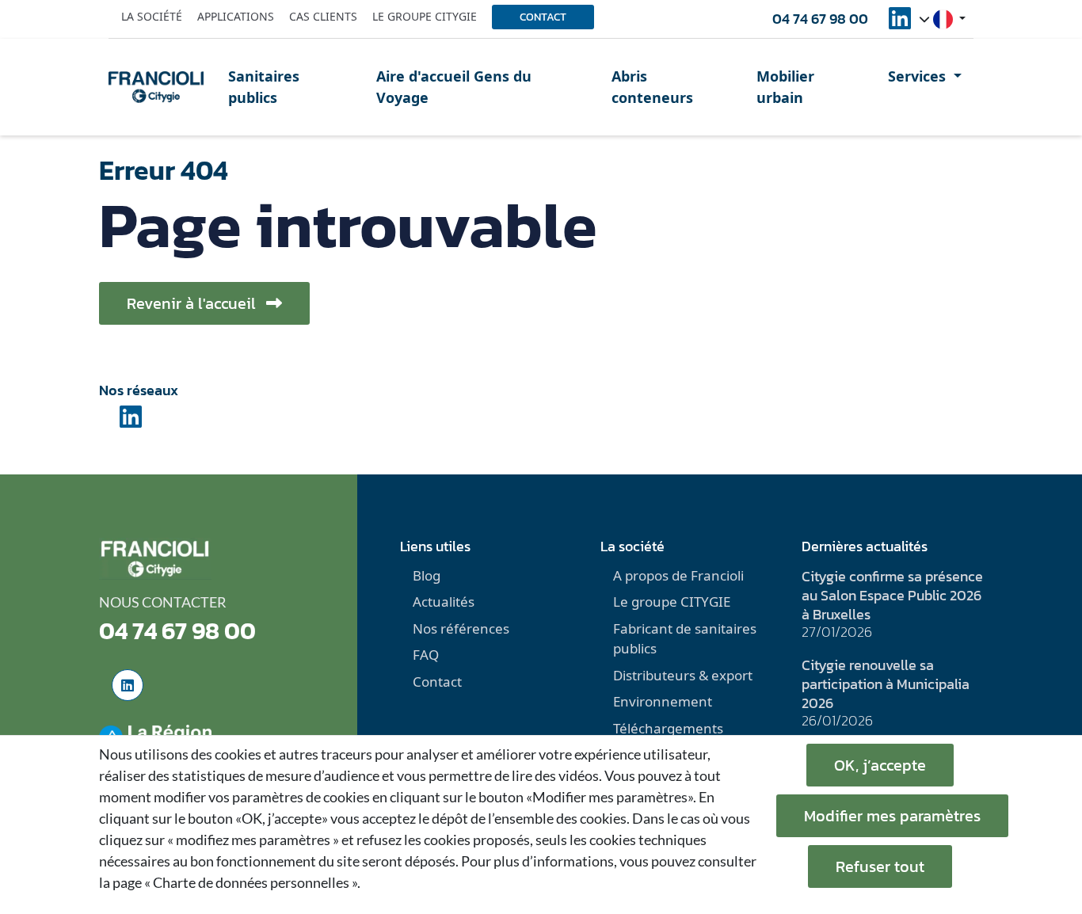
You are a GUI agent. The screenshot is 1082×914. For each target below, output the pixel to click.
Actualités (443, 601)
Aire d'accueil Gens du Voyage (453, 87)
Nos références (461, 628)
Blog (426, 575)
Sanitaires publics (263, 87)
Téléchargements (668, 728)
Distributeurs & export (682, 675)
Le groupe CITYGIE (671, 601)
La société (151, 16)
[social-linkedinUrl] (900, 23)
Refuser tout (880, 866)
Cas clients (323, 16)
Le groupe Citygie (424, 16)
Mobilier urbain (785, 87)
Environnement (662, 701)
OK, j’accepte (880, 765)
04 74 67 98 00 (820, 18)
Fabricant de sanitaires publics (684, 638)
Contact (543, 17)
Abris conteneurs (652, 87)
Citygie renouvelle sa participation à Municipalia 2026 (886, 684)
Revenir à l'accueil (193, 303)
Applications (235, 16)
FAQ (426, 655)
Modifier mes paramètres (892, 816)
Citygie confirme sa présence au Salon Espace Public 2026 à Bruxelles (892, 595)
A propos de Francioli (678, 575)
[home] (156, 87)
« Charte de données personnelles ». (252, 882)
